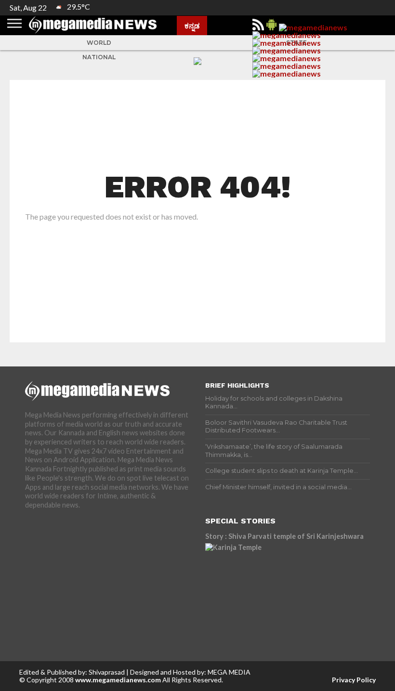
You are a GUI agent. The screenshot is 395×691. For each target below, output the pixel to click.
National (99, 57)
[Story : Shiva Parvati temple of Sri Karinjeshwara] (287, 586)
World (99, 42)
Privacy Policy (354, 680)
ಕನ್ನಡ (191, 25)
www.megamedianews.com (118, 680)
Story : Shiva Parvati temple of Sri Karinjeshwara (284, 536)
